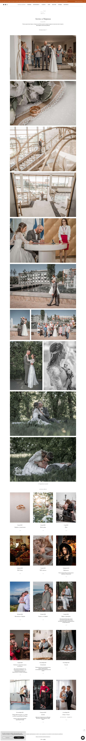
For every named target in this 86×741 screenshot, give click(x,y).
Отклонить (7, 737)
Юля (66, 527)
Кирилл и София (43, 616)
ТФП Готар (20, 570)
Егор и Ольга (66, 714)
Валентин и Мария (20, 616)
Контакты (66, 4)
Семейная (43, 664)
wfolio (44, 739)
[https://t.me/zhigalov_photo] (3, 4)
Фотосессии (63, 717)
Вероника (66, 570)
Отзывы (60, 4)
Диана (43, 714)
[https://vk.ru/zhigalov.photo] (5, 4)
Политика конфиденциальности (44, 736)
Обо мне (54, 4)
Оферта (37, 736)
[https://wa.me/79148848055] (7, 4)
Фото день (43, 527)
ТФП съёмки (43, 570)
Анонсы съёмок (21, 4)
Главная (29, 4)
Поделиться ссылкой (43, 483)
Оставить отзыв (42, 29)
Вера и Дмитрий (66, 616)
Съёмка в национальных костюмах (19, 665)
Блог (49, 4)
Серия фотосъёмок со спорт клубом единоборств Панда (20, 715)
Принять (18, 737)
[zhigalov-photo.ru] (43, 12)
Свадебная (69, 717)
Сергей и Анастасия (19, 527)
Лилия (66, 664)
